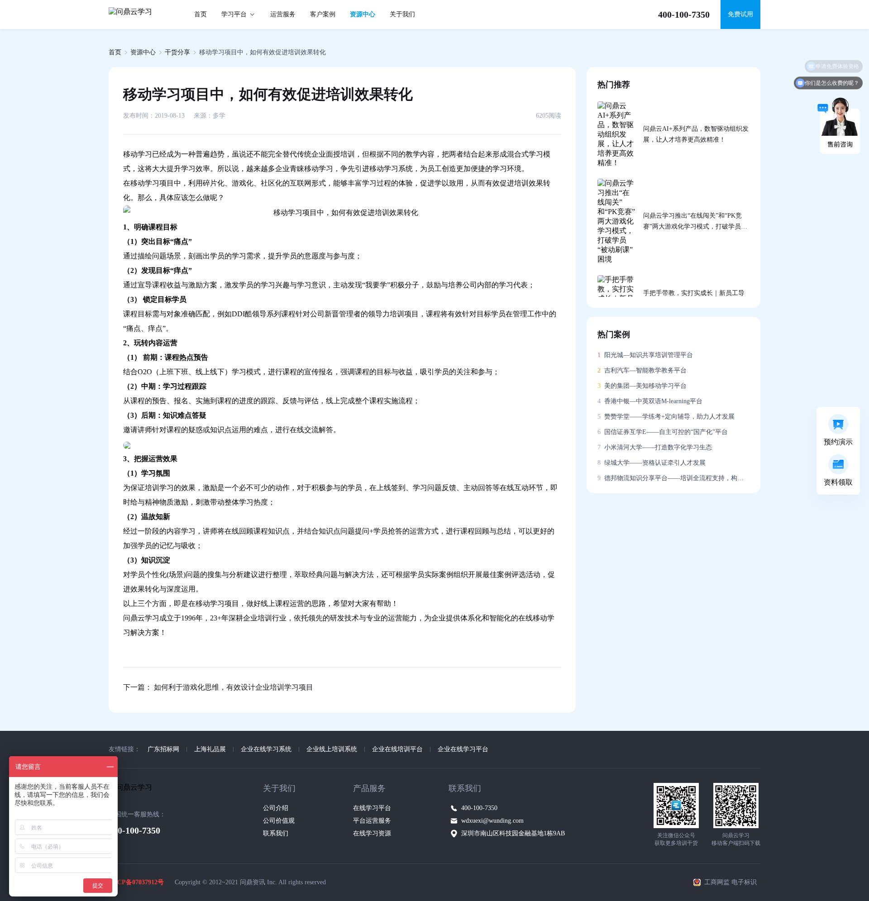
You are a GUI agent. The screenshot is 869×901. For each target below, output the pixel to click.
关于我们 (402, 14)
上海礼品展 (210, 749)
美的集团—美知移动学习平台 (642, 385)
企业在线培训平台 (397, 749)
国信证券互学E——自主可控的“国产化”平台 (662, 432)
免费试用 (740, 14)
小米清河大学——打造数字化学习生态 (654, 447)
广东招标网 (163, 749)
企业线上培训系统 (331, 749)
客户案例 (322, 14)
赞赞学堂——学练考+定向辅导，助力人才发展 (666, 416)
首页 (200, 14)
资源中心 (362, 14)
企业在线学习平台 (463, 749)
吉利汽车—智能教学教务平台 (642, 370)
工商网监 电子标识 (730, 882)
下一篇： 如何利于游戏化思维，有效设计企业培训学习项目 (218, 687)
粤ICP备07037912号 (136, 882)
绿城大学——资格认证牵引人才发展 (651, 462)
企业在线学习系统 (266, 749)
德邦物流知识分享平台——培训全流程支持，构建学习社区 (673, 478)
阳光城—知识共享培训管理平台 (645, 355)
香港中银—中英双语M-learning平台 (649, 401)
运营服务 (283, 14)
